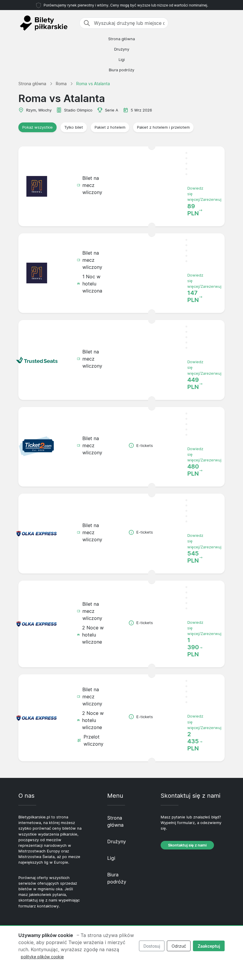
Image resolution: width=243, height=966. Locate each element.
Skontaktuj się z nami (187, 845)
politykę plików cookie (42, 956)
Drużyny (121, 49)
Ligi (122, 59)
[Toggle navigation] (221, 23)
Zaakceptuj (209, 946)
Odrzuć (179, 946)
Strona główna (121, 39)
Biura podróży (121, 70)
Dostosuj (151, 946)
